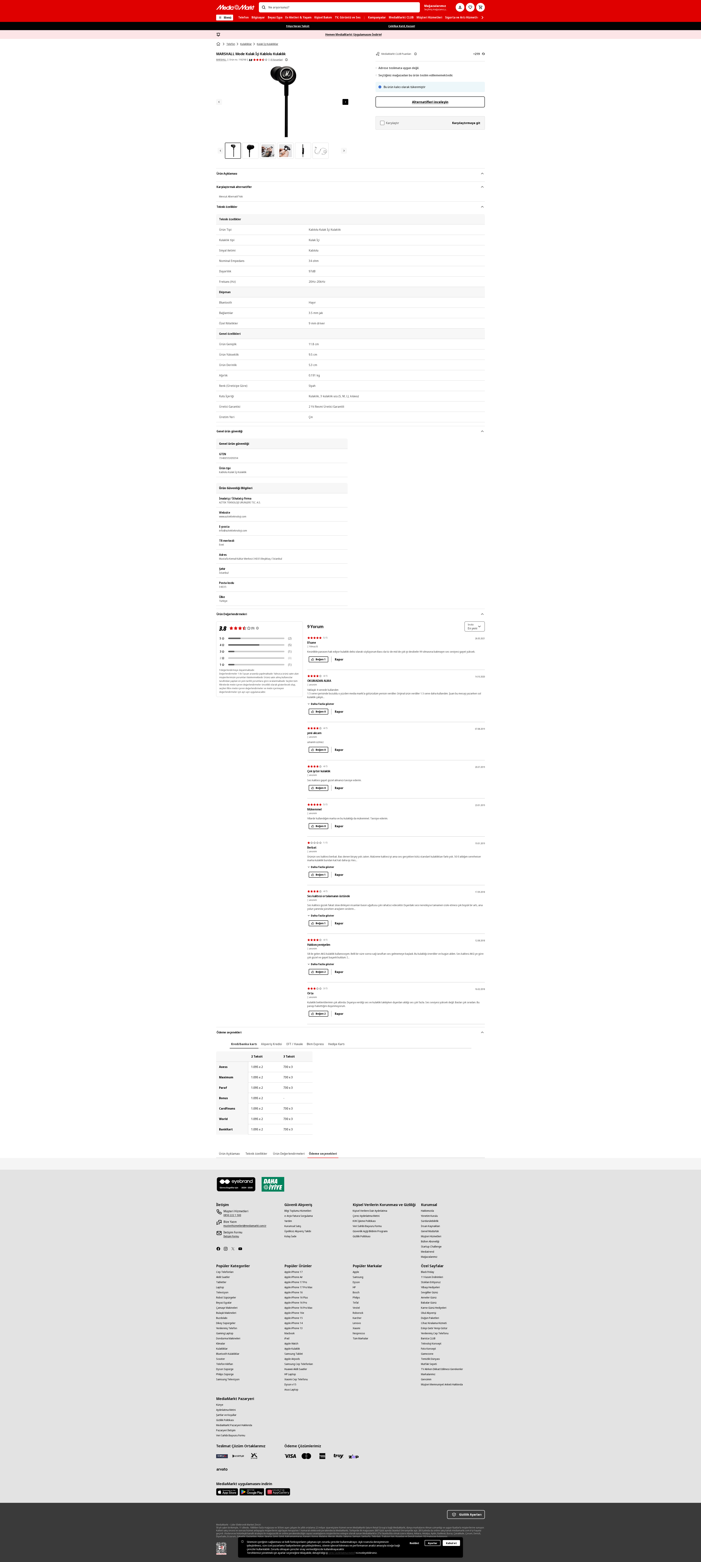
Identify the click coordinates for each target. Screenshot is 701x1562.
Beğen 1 (321, 659)
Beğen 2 (321, 972)
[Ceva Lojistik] (222, 1456)
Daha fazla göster (322, 704)
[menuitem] (243, 17)
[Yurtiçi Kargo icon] (254, 1456)
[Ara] (263, 7)
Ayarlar (432, 1543)
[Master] (306, 1456)
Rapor (339, 659)
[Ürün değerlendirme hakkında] (257, 628)
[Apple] (227, 1492)
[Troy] (338, 1456)
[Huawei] (278, 1492)
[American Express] (322, 1456)
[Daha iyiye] (273, 1184)
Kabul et (451, 1543)
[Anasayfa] (218, 44)
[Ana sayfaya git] (235, 7)
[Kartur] (238, 1456)
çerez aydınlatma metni (341, 1553)
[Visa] (290, 1456)
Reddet (414, 1543)
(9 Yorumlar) (276, 59)
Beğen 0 (321, 711)
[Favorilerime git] (470, 7)
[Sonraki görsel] (345, 102)
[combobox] (342, 7)
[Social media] (219, 1249)
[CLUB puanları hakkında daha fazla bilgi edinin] (415, 54)
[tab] (244, 1044)
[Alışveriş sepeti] (480, 7)
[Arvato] (222, 1469)
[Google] (252, 1492)
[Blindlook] (236, 1184)
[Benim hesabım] (460, 7)
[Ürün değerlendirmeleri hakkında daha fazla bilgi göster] (286, 60)
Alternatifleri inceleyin (430, 102)
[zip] (354, 1457)
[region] (350, 1093)
